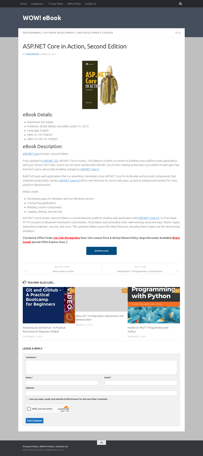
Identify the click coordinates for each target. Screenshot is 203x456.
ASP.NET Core (31, 153)
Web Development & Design (95, 32)
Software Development (59, 32)
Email (107, 377)
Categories (36, 3)
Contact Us (90, 3)
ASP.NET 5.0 (50, 160)
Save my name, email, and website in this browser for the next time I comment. (68, 399)
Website (30, 388)
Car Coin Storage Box (66, 237)
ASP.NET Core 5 (89, 169)
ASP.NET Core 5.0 (69, 180)
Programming (32, 32)
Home (23, 3)
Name (29, 377)
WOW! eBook (42, 17)
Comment (31, 357)
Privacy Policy (56, 3)
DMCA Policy (74, 3)
